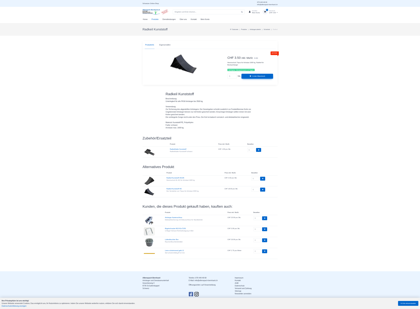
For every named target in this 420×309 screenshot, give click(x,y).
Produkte (155, 19)
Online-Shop (154, 3)
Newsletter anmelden (243, 294)
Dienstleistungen (169, 19)
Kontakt (194, 19)
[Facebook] (191, 295)
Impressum (239, 278)
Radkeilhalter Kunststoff (178, 149)
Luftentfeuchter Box (172, 239)
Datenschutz (240, 286)
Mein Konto (205, 19)
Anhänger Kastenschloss (173, 217)
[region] (210, 45)
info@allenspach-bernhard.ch (267, 4)
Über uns (183, 19)
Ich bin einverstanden (408, 303)
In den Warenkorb (258, 76)
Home (145, 19)
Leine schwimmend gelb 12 (174, 250)
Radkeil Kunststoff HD (174, 189)
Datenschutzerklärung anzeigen (14, 306)
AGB (236, 283)
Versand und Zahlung (243, 288)
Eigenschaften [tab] (165, 45)
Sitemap (238, 291)
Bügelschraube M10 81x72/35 (175, 228)
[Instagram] (196, 295)
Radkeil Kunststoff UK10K (175, 178)
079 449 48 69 (262, 2)
